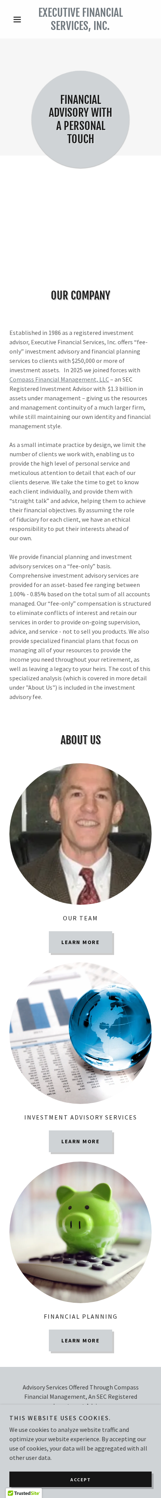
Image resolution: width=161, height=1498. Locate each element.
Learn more (80, 942)
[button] (20, 19)
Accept (80, 1479)
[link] (81, 19)
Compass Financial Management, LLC (59, 379)
